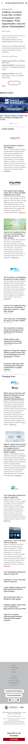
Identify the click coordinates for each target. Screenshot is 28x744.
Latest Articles (8, 128)
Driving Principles (14, 667)
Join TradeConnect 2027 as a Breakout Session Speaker (13, 598)
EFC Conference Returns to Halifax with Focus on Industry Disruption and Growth (13, 118)
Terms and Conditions (14, 680)
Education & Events (7, 9)
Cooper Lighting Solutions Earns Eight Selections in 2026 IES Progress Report (15, 589)
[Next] (25, 109)
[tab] (10, 123)
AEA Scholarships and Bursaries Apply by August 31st (15, 496)
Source (4, 86)
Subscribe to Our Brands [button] (14, 691)
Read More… (7, 171)
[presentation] (14, 105)
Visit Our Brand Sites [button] (14, 695)
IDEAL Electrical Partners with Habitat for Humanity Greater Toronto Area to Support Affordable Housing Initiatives (14, 396)
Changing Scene (8, 376)
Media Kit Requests (14, 682)
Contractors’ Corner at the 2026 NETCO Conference (14, 541)
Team (14, 669)
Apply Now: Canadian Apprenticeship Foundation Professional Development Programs (13, 617)
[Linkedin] (18, 699)
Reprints (14, 676)
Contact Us (14, 685)
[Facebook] (10, 699)
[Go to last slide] (2, 109)
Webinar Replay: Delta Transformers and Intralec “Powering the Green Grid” (13, 341)
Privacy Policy (14, 678)
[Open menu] (26, 3)
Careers (14, 672)
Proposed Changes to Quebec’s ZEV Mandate (14, 146)
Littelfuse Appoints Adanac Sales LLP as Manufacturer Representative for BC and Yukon (15, 607)
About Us (14, 665)
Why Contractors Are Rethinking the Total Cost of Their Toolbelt (15, 278)
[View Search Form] (2, 3)
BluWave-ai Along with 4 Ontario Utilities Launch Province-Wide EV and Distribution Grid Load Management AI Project (15, 353)
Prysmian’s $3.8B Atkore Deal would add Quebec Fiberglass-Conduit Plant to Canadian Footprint (14, 366)
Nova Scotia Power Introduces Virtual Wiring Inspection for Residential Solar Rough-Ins (14, 330)
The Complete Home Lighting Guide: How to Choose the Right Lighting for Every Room (14, 193)
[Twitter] (14, 699)
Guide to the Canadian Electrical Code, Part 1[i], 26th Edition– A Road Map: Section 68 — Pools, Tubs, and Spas (15, 235)
